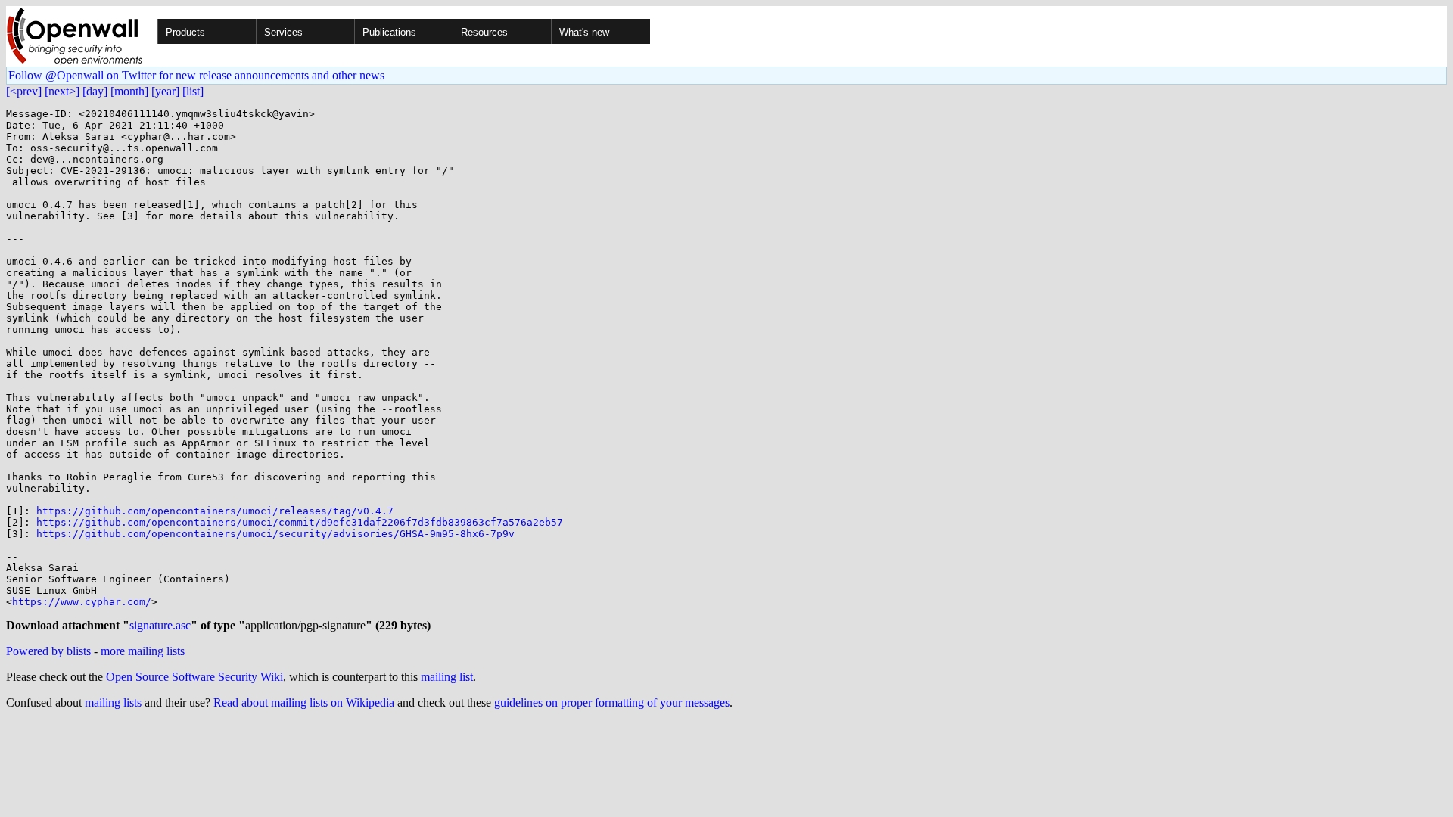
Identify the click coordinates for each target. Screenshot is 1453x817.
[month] (129, 91)
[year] (165, 91)
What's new (584, 32)
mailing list (447, 676)
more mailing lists (143, 651)
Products (185, 32)
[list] (193, 91)
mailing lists (113, 702)
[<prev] (24, 91)
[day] (94, 91)
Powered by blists (48, 651)
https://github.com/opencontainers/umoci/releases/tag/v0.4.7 (215, 511)
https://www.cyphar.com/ (81, 601)
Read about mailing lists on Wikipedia (303, 702)
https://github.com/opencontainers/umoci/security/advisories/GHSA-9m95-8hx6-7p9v (275, 533)
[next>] (62, 91)
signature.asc (160, 625)
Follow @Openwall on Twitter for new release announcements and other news (196, 75)
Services (283, 32)
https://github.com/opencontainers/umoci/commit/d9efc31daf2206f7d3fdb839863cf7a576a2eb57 (299, 522)
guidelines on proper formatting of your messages (612, 702)
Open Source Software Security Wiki (194, 676)
